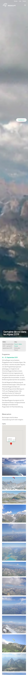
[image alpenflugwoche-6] (14, 606)
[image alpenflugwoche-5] (14, 587)
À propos (15, 1)
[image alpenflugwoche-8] (14, 643)
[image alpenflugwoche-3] (14, 552)
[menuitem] (24, 5)
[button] (11, 443)
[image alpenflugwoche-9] (14, 663)
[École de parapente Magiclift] (13, 5)
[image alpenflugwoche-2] (14, 533)
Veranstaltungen (11, 441)
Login (20, 1)
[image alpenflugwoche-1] (14, 467)
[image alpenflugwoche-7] (14, 625)
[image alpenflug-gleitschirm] (14, 514)
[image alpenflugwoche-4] (14, 569)
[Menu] (24, 5)
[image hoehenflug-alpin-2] (14, 484)
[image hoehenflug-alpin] (14, 498)
